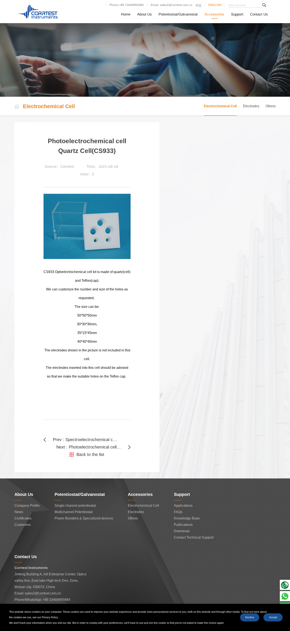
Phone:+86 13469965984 (127, 5)
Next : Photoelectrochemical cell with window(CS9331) (93, 447)
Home (125, 14)
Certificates (22, 518)
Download (181, 531)
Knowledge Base (187, 518)
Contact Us (259, 14)
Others (271, 106)
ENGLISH (214, 5)
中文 (198, 5)
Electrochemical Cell (220, 106)
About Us (144, 14)
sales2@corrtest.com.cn (43, 593)
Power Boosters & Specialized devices (84, 518)
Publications (183, 524)
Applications (183, 505)
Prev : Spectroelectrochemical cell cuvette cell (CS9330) (85, 439)
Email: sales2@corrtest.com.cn (171, 5)
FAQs (178, 512)
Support (237, 14)
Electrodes (251, 106)
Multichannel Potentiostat (74, 512)
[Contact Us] (285, 584)
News (18, 512)
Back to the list (90, 454)
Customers (22, 524)
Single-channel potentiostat (75, 505)
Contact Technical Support (194, 537)
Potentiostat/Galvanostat (178, 14)
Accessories (214, 14)
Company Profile (27, 505)
